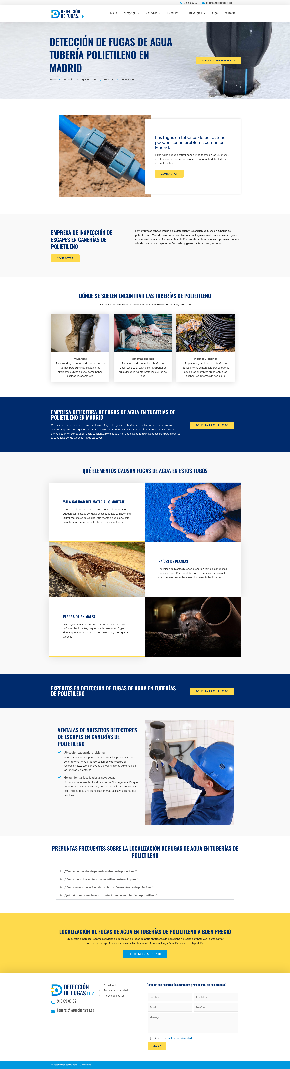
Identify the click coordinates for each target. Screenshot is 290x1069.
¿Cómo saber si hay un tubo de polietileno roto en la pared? (101, 879)
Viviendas (151, 13)
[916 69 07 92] (181, 2)
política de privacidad (179, 1038)
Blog (215, 13)
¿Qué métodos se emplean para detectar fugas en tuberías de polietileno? (110, 895)
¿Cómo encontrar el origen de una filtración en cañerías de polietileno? (109, 887)
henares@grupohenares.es (219, 3)
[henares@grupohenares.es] (203, 2)
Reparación (195, 13)
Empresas (173, 13)
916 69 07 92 (190, 3)
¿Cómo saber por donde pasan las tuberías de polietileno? (100, 871)
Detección (130, 13)
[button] (145, 871)
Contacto (230, 13)
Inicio (113, 13)
